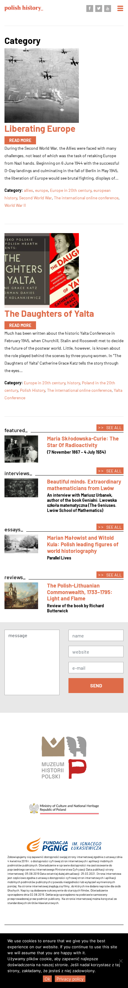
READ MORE (20, 140)
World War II (15, 205)
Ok (47, 978)
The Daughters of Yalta (49, 313)
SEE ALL (110, 427)
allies (28, 190)
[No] (121, 961)
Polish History (32, 390)
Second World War (35, 197)
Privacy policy (70, 978)
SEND (96, 685)
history (73, 382)
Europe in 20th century (70, 190)
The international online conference (86, 197)
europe (41, 190)
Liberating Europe (39, 128)
